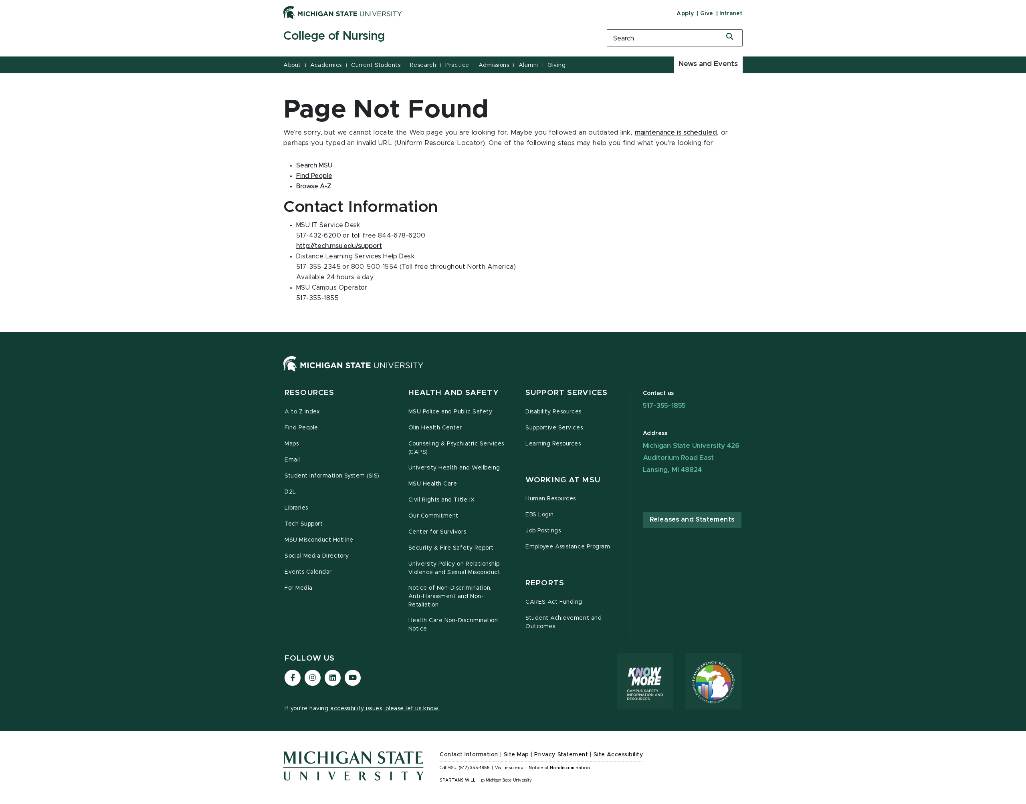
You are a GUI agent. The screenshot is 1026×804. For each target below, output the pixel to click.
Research (423, 65)
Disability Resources (553, 412)
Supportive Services (554, 428)
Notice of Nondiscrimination (559, 768)
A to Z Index (302, 412)
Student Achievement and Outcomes (563, 622)
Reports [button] (544, 583)
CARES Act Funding (553, 602)
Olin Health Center (435, 428)
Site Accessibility (618, 755)
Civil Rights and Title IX (441, 500)
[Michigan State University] (342, 12)
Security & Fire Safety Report (451, 548)
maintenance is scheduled (676, 132)
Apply (685, 13)
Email (292, 460)
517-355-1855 (664, 405)
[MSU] (353, 372)
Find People (314, 176)
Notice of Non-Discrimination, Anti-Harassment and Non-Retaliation (450, 596)
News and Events (708, 64)
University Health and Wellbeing (454, 468)
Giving (556, 65)
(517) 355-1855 (474, 768)
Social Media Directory (317, 556)
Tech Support (304, 524)
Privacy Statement (561, 755)
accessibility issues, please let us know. (385, 708)
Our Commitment (433, 516)
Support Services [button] (566, 393)
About (292, 65)
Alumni (528, 65)
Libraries (296, 508)
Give (706, 13)
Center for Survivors (437, 532)
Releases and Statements (692, 519)
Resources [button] (309, 393)
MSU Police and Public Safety (450, 412)
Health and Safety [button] (453, 393)
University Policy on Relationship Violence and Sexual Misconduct (454, 568)
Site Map (516, 755)
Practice (457, 65)
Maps (292, 444)
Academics (326, 65)
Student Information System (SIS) (332, 476)
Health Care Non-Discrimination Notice (453, 625)
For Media (299, 588)
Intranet (731, 13)
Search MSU (314, 165)
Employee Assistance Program (567, 547)
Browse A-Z (313, 186)
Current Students (375, 65)
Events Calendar (308, 572)
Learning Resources (553, 444)
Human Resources (550, 499)
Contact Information (469, 755)
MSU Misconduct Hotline (319, 540)
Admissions (494, 65)
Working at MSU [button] (562, 480)
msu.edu (514, 768)
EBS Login (539, 515)
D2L (290, 492)
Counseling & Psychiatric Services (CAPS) (456, 448)
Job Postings (543, 531)
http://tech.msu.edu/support (339, 246)
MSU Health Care (432, 484)
